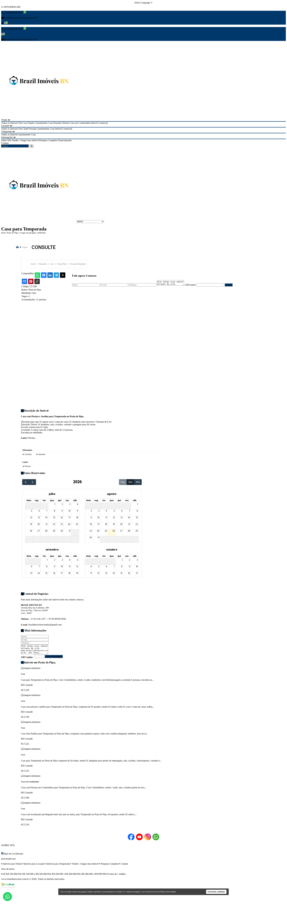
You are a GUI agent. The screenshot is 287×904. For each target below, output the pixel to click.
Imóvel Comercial (99, 123)
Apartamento (41, 123)
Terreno (65, 123)
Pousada (57, 123)
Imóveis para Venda (11, 864)
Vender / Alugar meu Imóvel (25, 140)
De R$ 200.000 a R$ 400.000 (62, 874)
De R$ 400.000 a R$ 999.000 (92, 874)
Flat (20, 123)
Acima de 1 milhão (117, 874)
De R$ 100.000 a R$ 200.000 (33, 874)
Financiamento (65, 140)
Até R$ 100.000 (9, 874)
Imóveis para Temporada (58, 864)
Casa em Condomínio (80, 123)
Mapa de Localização (13, 853)
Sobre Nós (6, 140)
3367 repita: (27, 657)
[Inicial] (38, 117)
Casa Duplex (29, 123)
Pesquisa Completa (48, 140)
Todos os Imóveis (9, 123)
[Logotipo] (38, 221)
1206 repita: (190, 284)
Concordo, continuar (216, 892)
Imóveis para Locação (33, 864)
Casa (50, 123)
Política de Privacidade (168, 892)
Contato (5, 143)
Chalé (25, 128)
